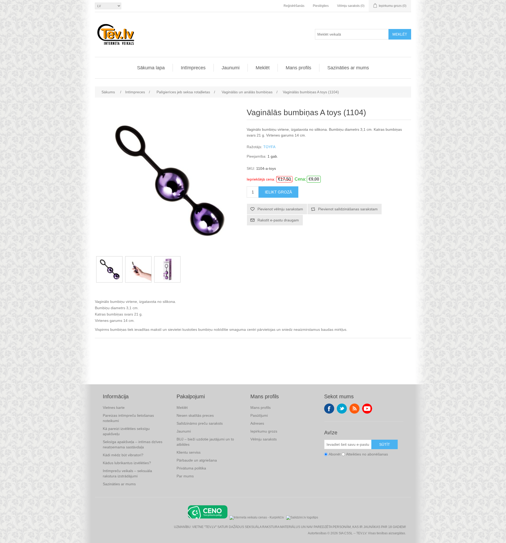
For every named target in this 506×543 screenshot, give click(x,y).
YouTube (367, 409)
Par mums (185, 476)
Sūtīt (384, 444)
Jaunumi (231, 67)
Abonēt (334, 454)
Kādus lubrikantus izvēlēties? (127, 463)
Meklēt (399, 34)
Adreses (257, 423)
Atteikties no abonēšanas (367, 454)
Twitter (342, 409)
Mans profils (298, 67)
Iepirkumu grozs (263, 431)
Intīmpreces (193, 67)
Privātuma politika (191, 468)
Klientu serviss (189, 452)
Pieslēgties (321, 6)
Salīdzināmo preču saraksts (200, 423)
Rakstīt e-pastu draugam (278, 220)
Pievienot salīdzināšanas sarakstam (348, 209)
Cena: (300, 179)
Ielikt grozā (278, 192)
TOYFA (269, 147)
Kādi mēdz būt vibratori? (123, 455)
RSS (354, 409)
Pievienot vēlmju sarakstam (280, 209)
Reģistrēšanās (294, 6)
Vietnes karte (114, 407)
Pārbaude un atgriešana (197, 460)
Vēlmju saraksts (263, 439)
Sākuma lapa (151, 67)
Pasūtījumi (259, 415)
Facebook (329, 409)
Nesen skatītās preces (195, 415)
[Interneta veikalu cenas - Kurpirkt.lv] (257, 517)
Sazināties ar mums (348, 67)
